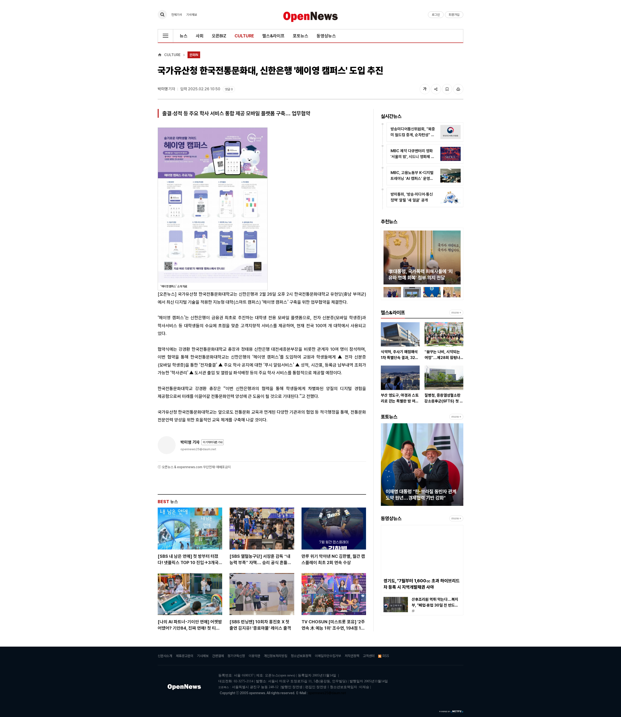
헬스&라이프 (273, 35)
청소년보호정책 (301, 656)
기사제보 (191, 14)
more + (456, 312)
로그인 (436, 15)
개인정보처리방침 (275, 656)
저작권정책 (352, 656)
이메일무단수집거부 (328, 656)
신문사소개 (165, 656)
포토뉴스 (300, 35)
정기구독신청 (236, 656)
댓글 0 (229, 89)
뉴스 (184, 35)
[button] (387, 258)
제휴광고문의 (184, 656)
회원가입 (454, 15)
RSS (386, 656)
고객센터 (369, 656)
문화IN (193, 55)
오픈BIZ (219, 35)
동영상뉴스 (326, 35)
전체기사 (176, 14)
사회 (200, 35)
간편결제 (218, 656)
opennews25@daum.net (198, 449)
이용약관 (254, 656)
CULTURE (244, 35)
